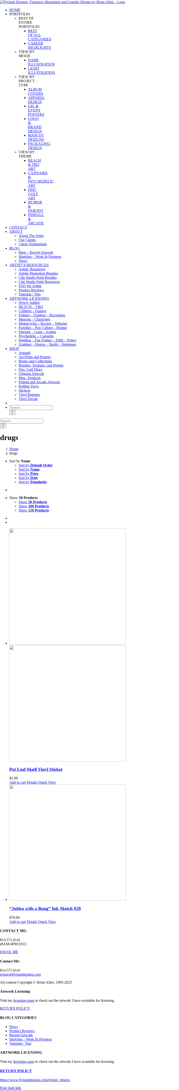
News (13, 1027)
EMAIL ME (9, 952)
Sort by (36, 465)
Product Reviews (21, 1031)
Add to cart (17, 782)
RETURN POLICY (15, 1008)
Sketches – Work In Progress (30, 1039)
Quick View (47, 782)
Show (33, 502)
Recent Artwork (21, 1035)
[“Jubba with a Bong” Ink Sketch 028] (94, 843)
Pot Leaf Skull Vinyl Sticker (36, 769)
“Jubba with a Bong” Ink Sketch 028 (45, 908)
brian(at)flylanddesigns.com (20, 974)
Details (32, 782)
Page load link (10, 1088)
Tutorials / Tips (20, 1043)
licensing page (23, 1000)
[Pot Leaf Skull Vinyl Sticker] (94, 645)
